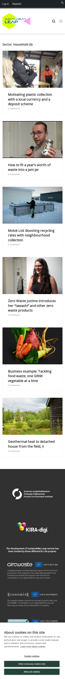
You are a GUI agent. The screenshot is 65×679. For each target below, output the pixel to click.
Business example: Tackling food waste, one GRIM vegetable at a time (30, 376)
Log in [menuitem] (5, 3)
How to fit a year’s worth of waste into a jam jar (29, 167)
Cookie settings (32, 656)
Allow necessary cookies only (31, 664)
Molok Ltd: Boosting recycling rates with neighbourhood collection (31, 235)
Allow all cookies (32, 672)
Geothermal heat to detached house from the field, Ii (31, 443)
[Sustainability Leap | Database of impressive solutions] (16, 20)
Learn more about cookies (33, 646)
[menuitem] (62, 4)
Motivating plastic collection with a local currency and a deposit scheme (30, 99)
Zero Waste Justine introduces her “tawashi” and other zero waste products (32, 305)
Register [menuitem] (16, 3)
